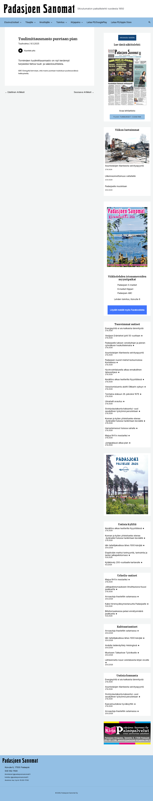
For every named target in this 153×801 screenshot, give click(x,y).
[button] (20, 22)
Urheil (121, 575)
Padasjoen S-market (127, 285)
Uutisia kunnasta (127, 675)
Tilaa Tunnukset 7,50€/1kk (127, 117)
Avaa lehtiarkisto (127, 111)
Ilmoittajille (45, 22)
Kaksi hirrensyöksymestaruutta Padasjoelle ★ (127, 604)
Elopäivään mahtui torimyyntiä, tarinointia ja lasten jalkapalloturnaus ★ (126, 554)
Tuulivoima (23, 43)
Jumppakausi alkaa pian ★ (118, 443)
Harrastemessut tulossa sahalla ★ (121, 428)
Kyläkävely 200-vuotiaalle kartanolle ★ (123, 562)
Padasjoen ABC (124, 293)
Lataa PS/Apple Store (121, 22)
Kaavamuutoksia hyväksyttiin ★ (120, 704)
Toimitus (60, 22)
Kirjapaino (75, 22)
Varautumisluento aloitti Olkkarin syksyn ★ (125, 387)
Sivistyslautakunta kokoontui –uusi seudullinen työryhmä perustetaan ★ (122, 410)
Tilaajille (29, 22)
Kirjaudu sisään (127, 38)
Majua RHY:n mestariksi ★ (117, 435)
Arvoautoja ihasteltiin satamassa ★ (122, 596)
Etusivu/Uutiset (11, 22)
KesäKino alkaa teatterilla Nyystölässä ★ (124, 379)
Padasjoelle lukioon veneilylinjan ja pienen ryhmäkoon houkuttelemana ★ (125, 344)
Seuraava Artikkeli (84, 92)
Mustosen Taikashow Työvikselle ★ (122, 652)
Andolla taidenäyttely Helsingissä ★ (122, 645)
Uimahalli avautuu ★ (115, 401)
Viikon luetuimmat (127, 129)
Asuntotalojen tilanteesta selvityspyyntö (124, 166)
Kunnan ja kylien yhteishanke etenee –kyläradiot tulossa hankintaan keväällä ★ (125, 419)
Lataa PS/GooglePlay (97, 22)
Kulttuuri (122, 626)
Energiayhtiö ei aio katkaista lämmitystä (124, 328)
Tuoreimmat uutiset (127, 324)
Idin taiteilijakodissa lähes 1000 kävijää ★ (125, 545)
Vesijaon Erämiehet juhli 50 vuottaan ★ (124, 335)
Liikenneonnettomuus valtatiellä (120, 176)
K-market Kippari (125, 289)
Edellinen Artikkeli (15, 92)
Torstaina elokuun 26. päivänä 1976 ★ (123, 394)
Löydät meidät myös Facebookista (127, 310)
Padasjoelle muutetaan (116, 186)
